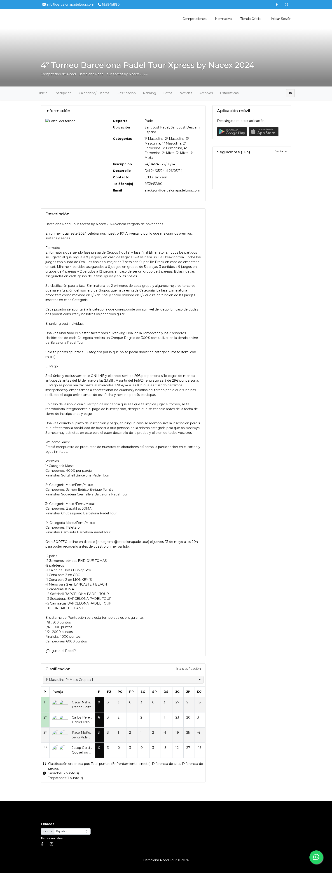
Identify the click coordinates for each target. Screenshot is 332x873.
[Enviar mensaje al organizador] (290, 93)
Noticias (186, 93)
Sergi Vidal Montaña (87, 737)
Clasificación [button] (126, 93)
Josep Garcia (82, 748)
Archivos (206, 93)
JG (177, 692)
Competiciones (194, 19)
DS (166, 692)
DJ (199, 692)
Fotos (167, 93)
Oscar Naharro (83, 702)
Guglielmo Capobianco (90, 752)
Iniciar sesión (280, 19)
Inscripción (63, 93)
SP (154, 692)
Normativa (223, 19)
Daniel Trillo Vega (85, 722)
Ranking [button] (149, 93)
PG (120, 692)
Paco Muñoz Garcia (87, 733)
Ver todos (281, 151)
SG (142, 692)
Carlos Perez (82, 717)
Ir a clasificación (188, 669)
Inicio (43, 93)
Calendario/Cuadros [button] (94, 93)
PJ (109, 692)
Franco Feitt (81, 707)
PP (131, 692)
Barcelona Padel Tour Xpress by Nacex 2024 (112, 74)
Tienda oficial (250, 19)
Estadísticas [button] (229, 93)
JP (188, 692)
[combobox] (123, 680)
